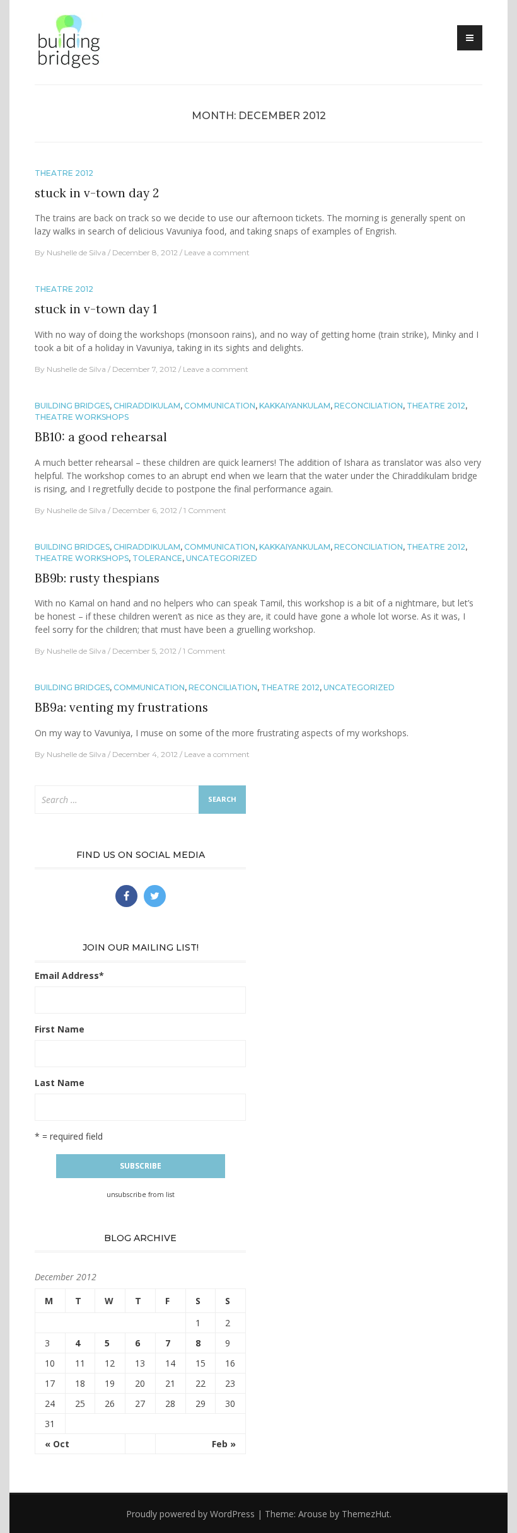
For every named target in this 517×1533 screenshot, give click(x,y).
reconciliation (368, 405)
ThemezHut (366, 1514)
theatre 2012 (64, 173)
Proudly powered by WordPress (190, 1514)
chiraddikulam (146, 405)
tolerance (157, 558)
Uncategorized (221, 558)
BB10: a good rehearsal (101, 436)
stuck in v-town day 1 (96, 308)
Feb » (224, 1444)
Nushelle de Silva (76, 252)
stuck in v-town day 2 (97, 192)
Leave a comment (217, 252)
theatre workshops (82, 417)
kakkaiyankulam (294, 405)
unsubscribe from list (141, 1194)
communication (219, 405)
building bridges (72, 405)
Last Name (59, 1083)
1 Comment (204, 510)
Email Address (69, 975)
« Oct (57, 1444)
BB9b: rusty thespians (97, 578)
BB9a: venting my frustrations (121, 707)
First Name (59, 1029)
